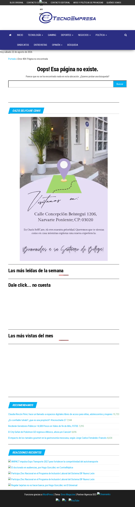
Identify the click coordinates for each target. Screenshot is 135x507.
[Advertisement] (63, 370)
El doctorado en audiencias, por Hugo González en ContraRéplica (42, 467)
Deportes (66, 35)
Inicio (20, 35)
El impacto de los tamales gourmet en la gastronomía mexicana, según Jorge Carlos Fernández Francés (57, 437)
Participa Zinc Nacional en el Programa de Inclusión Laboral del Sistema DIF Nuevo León (52, 473)
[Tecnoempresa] (10, 35)
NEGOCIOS (83, 35)
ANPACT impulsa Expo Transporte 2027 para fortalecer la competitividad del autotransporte (54, 461)
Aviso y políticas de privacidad (88, 2)
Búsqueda (72, 44)
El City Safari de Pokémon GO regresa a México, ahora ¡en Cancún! (39, 432)
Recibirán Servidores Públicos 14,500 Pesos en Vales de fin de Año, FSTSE (43, 426)
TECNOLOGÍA (34, 35)
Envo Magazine (68, 494)
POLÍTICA (100, 35)
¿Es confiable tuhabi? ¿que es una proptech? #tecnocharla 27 (37, 420)
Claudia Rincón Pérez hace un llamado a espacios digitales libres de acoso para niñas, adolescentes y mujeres (60, 414)
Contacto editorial (60, 2)
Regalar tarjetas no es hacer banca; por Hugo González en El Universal (44, 485)
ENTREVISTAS (40, 44)
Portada (12, 58)
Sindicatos (23, 44)
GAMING (52, 35)
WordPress (48, 494)
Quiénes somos (114, 2)
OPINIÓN (56, 44)
